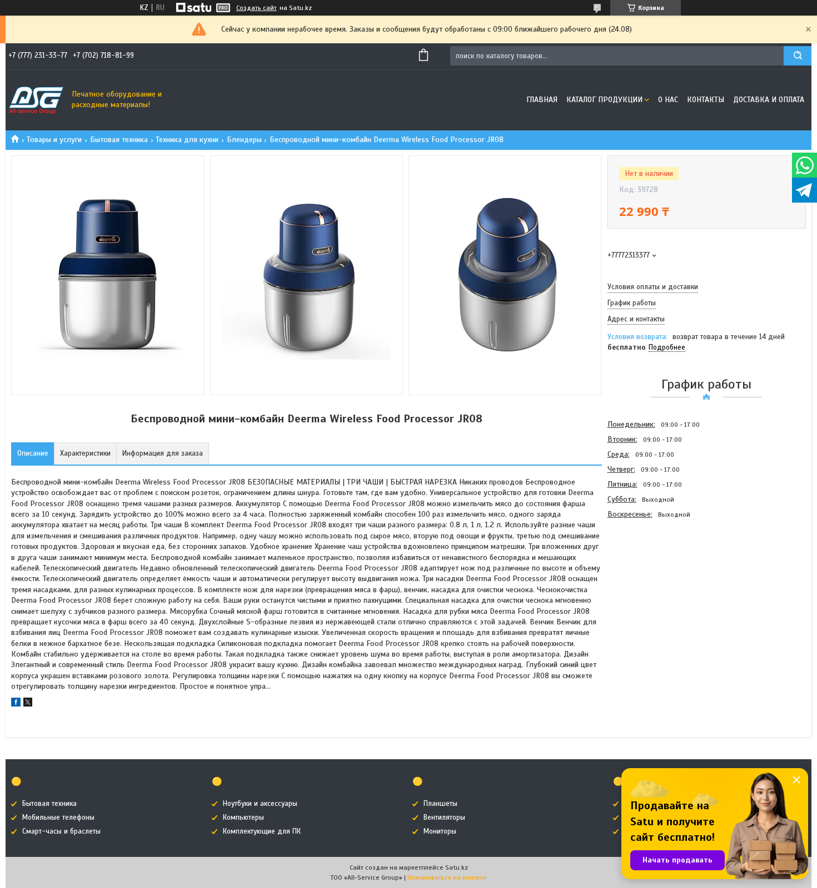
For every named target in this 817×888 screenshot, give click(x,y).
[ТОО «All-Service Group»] (36, 100)
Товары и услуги (54, 139)
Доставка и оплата (768, 99)
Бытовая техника (119, 139)
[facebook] (16, 704)
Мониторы (440, 831)
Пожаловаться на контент (447, 877)
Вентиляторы (444, 817)
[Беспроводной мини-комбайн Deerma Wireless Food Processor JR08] (647, 581)
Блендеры (244, 139)
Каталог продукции (604, 99)
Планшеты (440, 803)
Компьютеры (243, 817)
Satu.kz (456, 867)
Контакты (705, 99)
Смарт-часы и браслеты (61, 831)
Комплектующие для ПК (262, 831)
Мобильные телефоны (58, 817)
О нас (668, 99)
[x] (27, 704)
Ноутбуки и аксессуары (260, 803)
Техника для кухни (187, 139)
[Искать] (797, 55)
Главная (541, 99)
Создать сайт (256, 8)
